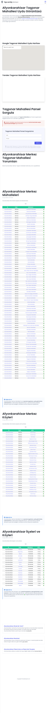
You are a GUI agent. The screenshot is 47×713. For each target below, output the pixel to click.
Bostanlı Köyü (33, 445)
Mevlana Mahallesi (31, 333)
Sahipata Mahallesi (31, 348)
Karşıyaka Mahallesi (31, 315)
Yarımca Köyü (33, 496)
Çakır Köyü (33, 449)
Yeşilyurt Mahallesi (31, 371)
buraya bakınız (38, 651)
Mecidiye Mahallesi (31, 329)
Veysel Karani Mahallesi (31, 363)
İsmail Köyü (33, 464)
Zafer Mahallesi (31, 378)
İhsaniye (20, 573)
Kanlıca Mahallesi (31, 306)
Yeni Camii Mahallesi (31, 367)
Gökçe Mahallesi (31, 264)
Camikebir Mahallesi (31, 230)
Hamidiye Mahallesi (31, 291)
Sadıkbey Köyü (32, 489)
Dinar (20, 564)
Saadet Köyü (33, 487)
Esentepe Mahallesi (31, 253)
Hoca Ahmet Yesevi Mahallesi (31, 300)
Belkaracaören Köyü (33, 443)
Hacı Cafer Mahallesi (31, 277)
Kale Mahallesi (31, 304)
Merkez (20, 549)
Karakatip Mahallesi (31, 308)
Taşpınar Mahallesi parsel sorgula (30, 18)
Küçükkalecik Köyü (33, 481)
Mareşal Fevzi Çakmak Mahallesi (31, 325)
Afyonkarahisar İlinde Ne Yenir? (13, 626)
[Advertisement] (23, 31)
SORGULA (38, 143)
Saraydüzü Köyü (33, 491)
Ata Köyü (33, 437)
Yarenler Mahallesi (31, 365)
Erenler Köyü (33, 458)
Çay (20, 558)
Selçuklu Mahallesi (31, 350)
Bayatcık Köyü (33, 439)
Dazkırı (20, 562)
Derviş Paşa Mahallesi (31, 241)
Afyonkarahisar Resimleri (12, 638)
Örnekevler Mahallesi (31, 346)
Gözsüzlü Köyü (33, 460)
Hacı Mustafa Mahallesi (31, 283)
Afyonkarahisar (8, 209)
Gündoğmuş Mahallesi (31, 266)
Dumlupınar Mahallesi (31, 247)
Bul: (25, 203)
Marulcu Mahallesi (31, 327)
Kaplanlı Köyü (33, 466)
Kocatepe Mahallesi (31, 321)
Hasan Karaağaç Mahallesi (31, 293)
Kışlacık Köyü (33, 470)
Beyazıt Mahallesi (31, 226)
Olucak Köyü (33, 483)
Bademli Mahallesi (31, 218)
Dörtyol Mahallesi (31, 245)
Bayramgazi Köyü (33, 441)
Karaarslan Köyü (33, 468)
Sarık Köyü (32, 493)
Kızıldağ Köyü (33, 472)
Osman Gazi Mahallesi (31, 344)
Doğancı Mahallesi (31, 243)
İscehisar (20, 575)
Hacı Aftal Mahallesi (31, 272)
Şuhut (20, 585)
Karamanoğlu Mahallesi (31, 312)
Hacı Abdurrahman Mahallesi (31, 270)
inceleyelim (29, 631)
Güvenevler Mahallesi (31, 268)
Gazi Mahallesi (31, 262)
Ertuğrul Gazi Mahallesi (31, 251)
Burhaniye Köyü (33, 447)
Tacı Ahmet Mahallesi (31, 357)
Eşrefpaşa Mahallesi (31, 256)
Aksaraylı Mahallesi (31, 211)
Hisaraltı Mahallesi (31, 298)
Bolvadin (20, 556)
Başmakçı (20, 551)
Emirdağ (20, 566)
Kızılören (20, 577)
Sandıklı (20, 579)
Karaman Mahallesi (31, 310)
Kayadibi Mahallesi (31, 319)
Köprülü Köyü (33, 477)
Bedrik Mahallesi (31, 224)
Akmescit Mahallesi (31, 209)
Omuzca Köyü (33, 485)
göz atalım (25, 641)
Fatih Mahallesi (31, 260)
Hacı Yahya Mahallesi (31, 289)
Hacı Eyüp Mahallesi (31, 279)
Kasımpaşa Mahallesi (31, 317)
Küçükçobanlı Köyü (32, 479)
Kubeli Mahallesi (31, 323)
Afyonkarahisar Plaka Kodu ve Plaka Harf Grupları (19, 649)
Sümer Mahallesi (31, 355)
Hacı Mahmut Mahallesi (31, 281)
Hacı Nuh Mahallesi (31, 287)
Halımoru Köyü (32, 462)
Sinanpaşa (20, 581)
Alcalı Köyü (33, 434)
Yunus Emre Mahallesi (31, 376)
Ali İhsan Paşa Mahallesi (31, 215)
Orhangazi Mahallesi (31, 342)
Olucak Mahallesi (31, 340)
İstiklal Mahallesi (31, 302)
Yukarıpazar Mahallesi (31, 374)
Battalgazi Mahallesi (31, 222)
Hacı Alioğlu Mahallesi (31, 274)
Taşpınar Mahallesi (31, 359)
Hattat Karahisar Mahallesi (31, 296)
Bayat (20, 554)
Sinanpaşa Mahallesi (31, 352)
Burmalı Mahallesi (31, 228)
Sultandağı (20, 583)
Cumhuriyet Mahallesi (31, 232)
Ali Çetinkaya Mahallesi (31, 213)
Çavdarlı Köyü (33, 451)
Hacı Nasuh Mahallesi (31, 285)
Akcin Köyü (33, 432)
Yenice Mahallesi (31, 369)
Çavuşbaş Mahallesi (31, 234)
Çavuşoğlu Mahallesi (31, 237)
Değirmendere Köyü (33, 453)
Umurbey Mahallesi (31, 361)
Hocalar (20, 570)
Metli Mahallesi (31, 331)
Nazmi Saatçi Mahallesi (31, 338)
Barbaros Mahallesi (31, 220)
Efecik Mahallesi (31, 249)
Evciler (20, 568)
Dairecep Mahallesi (31, 239)
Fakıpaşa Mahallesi (31, 258)
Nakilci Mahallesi (31, 336)
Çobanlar (20, 560)
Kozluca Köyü (33, 474)
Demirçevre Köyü (33, 456)
